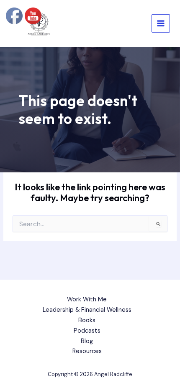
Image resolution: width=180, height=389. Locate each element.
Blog (87, 341)
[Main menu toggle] (161, 23)
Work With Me (87, 299)
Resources (87, 351)
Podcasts (87, 331)
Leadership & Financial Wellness (87, 310)
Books (86, 320)
